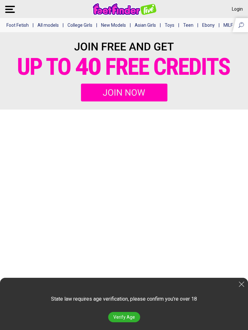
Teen (188, 25)
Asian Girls (145, 25)
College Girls (79, 25)
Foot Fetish (17, 25)
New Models (113, 25)
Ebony (208, 25)
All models (48, 25)
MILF (228, 25)
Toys (169, 25)
